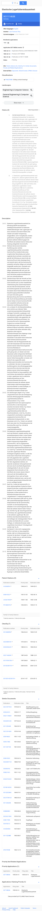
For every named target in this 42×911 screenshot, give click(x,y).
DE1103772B (7, 747)
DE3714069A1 (7, 655)
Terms (34, 908)
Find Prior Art (10, 24)
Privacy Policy (6, 909)
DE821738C (6, 820)
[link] (15, 80)
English (16, 29)
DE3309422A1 (7, 647)
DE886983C (6, 811)
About (4, 908)
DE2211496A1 (7, 716)
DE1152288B (7, 835)
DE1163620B (7, 803)
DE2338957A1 (7, 642)
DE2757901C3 (7, 797)
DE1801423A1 (7, 787)
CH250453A (6, 829)
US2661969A (7, 600)
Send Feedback (13, 908)
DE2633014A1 (7, 721)
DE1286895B (7, 632)
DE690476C (6, 768)
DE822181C (6, 772)
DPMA (30, 71)
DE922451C (6, 712)
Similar (20, 24)
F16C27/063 (9, 79)
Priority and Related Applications (13, 68)
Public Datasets (25, 908)
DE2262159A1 (7, 816)
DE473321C (6, 823)
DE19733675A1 (8, 660)
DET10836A (6, 874)
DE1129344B (7, 726)
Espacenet (15, 71)
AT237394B (6, 850)
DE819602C (6, 736)
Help (14, 909)
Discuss (34, 71)
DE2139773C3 (7, 707)
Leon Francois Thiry (14, 31)
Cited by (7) (21, 66)
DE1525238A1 (7, 792)
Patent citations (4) (11, 66)
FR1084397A (7, 605)
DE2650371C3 (7, 762)
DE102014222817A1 (9, 678)
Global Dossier (23, 71)
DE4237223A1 (7, 779)
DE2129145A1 (7, 731)
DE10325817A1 (8, 665)
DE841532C (6, 594)
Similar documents (30, 66)
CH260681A (7, 586)
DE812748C (6, 742)
